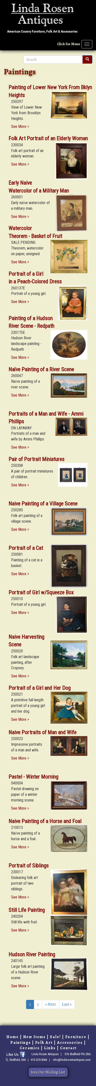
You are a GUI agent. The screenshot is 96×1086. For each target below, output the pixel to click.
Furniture (75, 1037)
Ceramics (30, 1048)
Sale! (55, 1037)
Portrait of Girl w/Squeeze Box (41, 592)
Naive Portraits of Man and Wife (43, 732)
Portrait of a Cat (26, 548)
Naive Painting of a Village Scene (43, 503)
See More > (20, 126)
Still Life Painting (27, 910)
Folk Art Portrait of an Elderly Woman (48, 138)
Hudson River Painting (32, 954)
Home (12, 1037)
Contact (68, 1048)
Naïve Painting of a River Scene (41, 369)
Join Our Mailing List (48, 1072)
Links (50, 1048)
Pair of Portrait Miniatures (36, 459)
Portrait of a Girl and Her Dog (40, 688)
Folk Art (44, 1042)
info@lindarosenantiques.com (72, 1060)
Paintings (20, 1042)
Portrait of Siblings (29, 865)
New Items (34, 1037)
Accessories (70, 1042)
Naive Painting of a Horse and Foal (45, 821)
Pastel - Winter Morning (33, 777)
